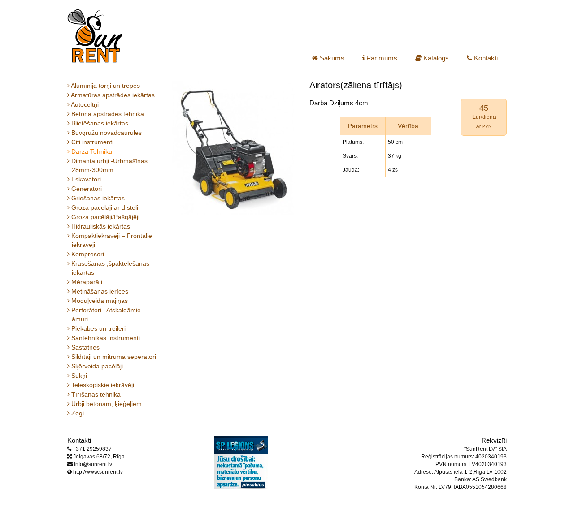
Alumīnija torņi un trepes (106, 85)
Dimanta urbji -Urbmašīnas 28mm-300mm (110, 165)
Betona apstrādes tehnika (108, 113)
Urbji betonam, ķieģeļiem (107, 403)
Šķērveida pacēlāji (97, 366)
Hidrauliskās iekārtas (101, 226)
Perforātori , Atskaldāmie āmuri (106, 314)
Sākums (331, 58)
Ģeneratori (87, 188)
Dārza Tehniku (92, 151)
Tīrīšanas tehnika (96, 394)
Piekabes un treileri (99, 328)
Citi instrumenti (92, 142)
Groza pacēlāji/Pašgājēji (105, 216)
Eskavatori (86, 179)
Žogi (78, 413)
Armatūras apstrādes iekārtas (113, 95)
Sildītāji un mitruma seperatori (114, 356)
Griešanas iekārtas (98, 198)
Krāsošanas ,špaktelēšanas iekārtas (110, 268)
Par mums (381, 58)
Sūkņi (79, 375)
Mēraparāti (87, 281)
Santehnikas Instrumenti (106, 337)
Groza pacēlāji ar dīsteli (105, 207)
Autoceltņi (85, 104)
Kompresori (88, 254)
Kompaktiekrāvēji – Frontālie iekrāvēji (112, 240)
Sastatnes (86, 347)
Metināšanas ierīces (100, 291)
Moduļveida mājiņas (100, 300)
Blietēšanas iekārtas (100, 123)
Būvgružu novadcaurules (107, 132)
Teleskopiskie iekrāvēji (103, 384)
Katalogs (435, 58)
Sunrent (94, 36)
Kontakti (485, 58)
